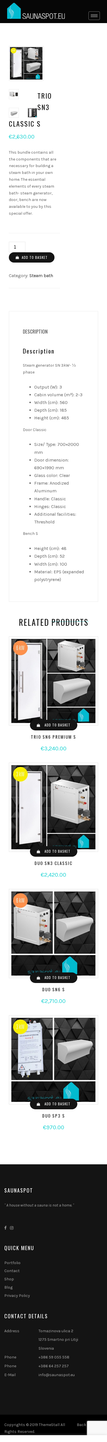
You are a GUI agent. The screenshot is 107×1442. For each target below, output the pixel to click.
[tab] (35, 331)
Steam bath (41, 275)
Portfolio (12, 1262)
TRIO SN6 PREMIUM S (53, 737)
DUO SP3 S (53, 1115)
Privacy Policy (17, 1295)
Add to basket (35, 257)
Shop (9, 1279)
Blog (8, 1287)
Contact (12, 1270)
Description (35, 331)
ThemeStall (49, 1424)
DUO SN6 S (53, 989)
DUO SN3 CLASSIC (53, 863)
